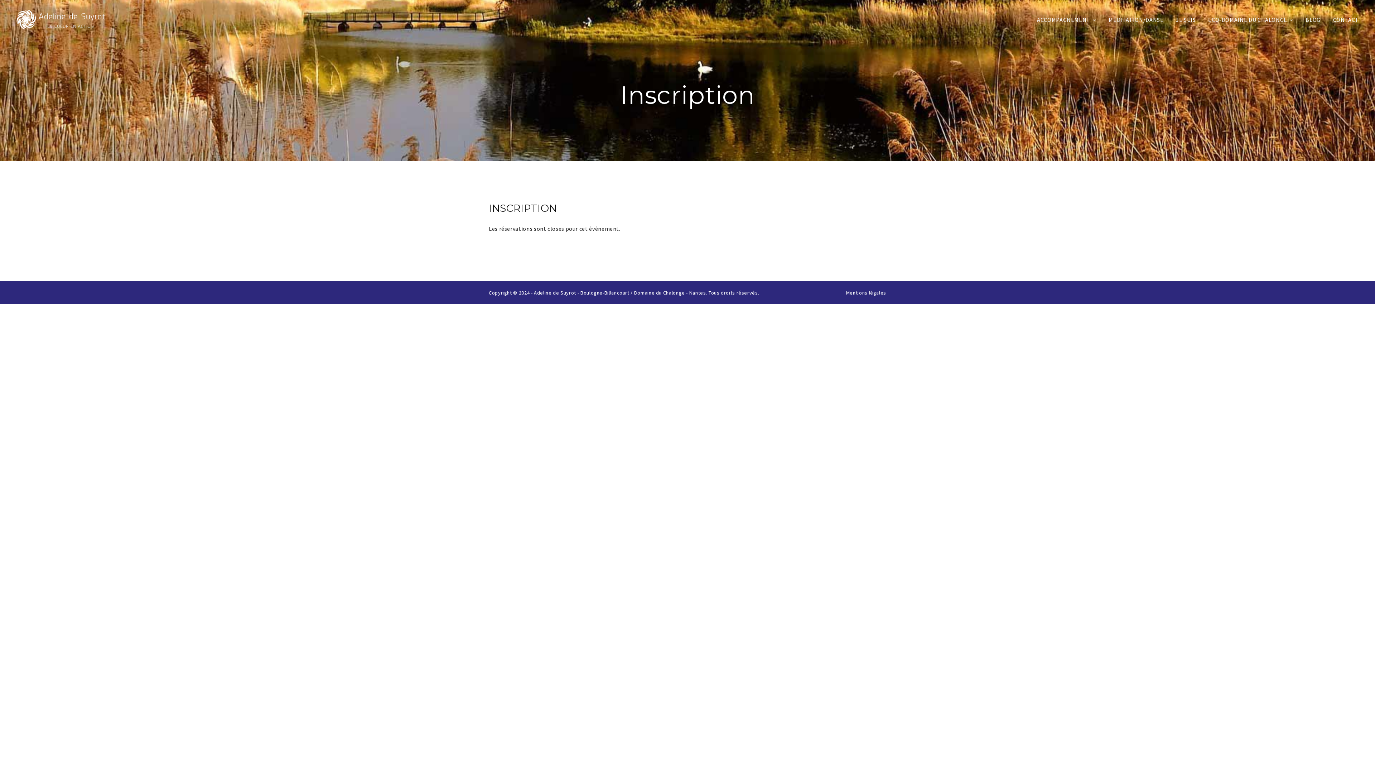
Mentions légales (866, 293)
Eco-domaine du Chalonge (1247, 19)
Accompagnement (1063, 19)
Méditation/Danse (1136, 19)
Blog (1313, 19)
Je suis (1186, 19)
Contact (1346, 19)
